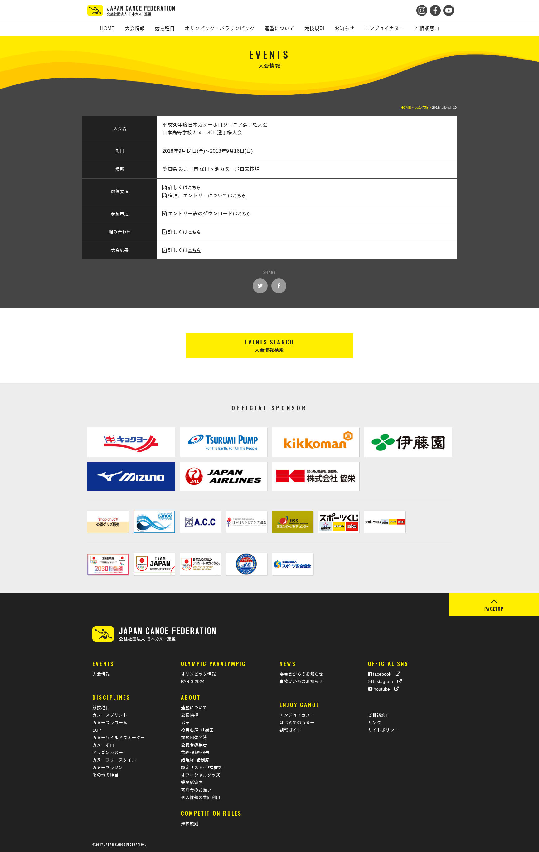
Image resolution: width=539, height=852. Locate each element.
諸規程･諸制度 (195, 760)
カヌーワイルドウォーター (118, 737)
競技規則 (189, 823)
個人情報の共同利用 (200, 797)
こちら (194, 187)
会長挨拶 (189, 715)
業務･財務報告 (195, 752)
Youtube (383, 688)
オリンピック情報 (198, 673)
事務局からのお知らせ (301, 681)
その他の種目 (105, 775)
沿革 (185, 722)
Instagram (384, 681)
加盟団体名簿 (194, 737)
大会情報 (101, 673)
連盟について (194, 707)
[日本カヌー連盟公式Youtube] (448, 9)
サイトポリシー (383, 730)
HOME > (408, 107)
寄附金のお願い (196, 789)
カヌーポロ (103, 745)
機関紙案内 (192, 782)
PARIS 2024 (193, 681)
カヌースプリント (109, 715)
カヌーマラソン (107, 767)
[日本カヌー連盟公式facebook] (435, 9)
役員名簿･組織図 (197, 730)
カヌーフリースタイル (114, 760)
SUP (96, 730)
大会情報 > (423, 107)
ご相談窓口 (379, 715)
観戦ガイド (290, 730)
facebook (384, 673)
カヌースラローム (109, 722)
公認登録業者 (194, 745)
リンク (374, 722)
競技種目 (101, 707)
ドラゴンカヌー (107, 752)
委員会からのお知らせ (301, 673)
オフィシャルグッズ (200, 775)
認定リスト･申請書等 (201, 767)
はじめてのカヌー (296, 722)
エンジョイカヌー (296, 715)
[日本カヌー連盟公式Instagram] (422, 9)
